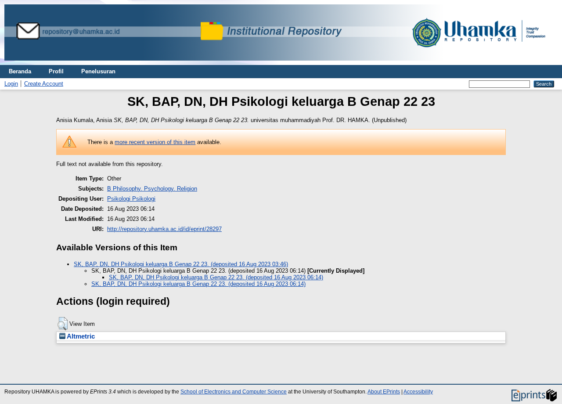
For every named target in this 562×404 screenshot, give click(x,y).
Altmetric (80, 336)
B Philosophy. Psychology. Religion (152, 188)
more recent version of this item (155, 142)
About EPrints (383, 391)
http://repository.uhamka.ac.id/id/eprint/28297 (164, 229)
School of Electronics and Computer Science (233, 391)
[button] (63, 323)
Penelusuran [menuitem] (98, 71)
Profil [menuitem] (56, 71)
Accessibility (418, 391)
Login (11, 83)
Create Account (43, 83)
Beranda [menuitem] (20, 71)
